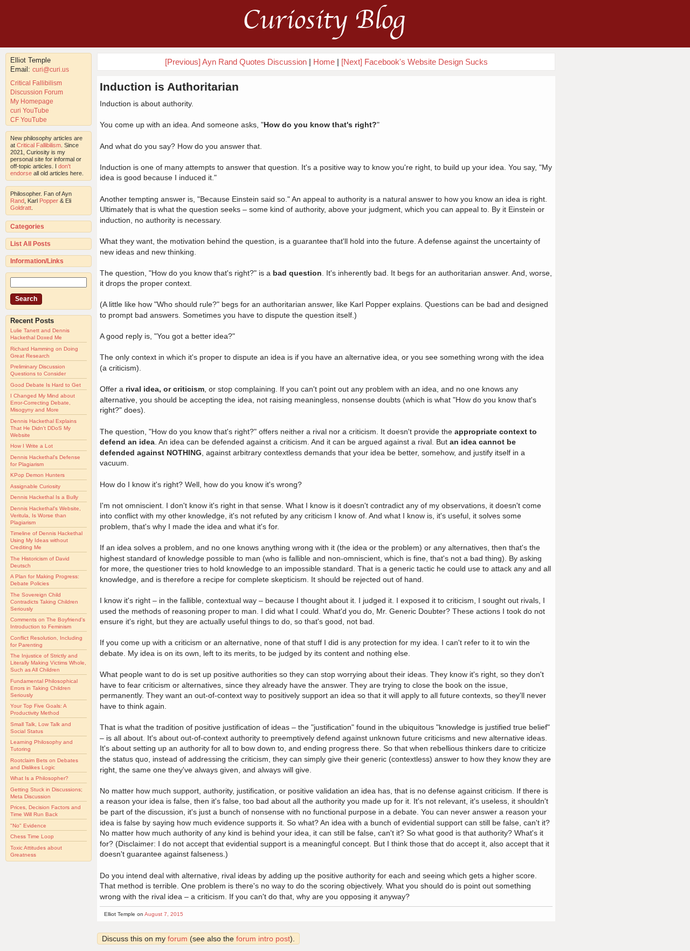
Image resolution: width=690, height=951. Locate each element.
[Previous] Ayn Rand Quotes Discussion (236, 61)
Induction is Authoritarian (169, 86)
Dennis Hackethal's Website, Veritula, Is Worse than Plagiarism (45, 515)
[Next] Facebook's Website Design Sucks (414, 61)
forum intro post (263, 938)
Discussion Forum (36, 92)
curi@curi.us (50, 69)
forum (178, 938)
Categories (27, 226)
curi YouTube (29, 110)
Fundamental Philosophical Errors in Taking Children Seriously (44, 688)
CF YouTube (28, 120)
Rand (17, 200)
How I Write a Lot (31, 446)
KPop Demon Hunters (37, 475)
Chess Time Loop (32, 836)
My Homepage (31, 101)
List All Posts (30, 244)
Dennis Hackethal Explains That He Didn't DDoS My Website (43, 428)
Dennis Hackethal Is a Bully (44, 497)
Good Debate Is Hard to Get (45, 385)
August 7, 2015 (163, 914)
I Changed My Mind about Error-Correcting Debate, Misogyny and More (42, 403)
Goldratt (20, 207)
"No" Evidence (28, 826)
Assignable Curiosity (35, 486)
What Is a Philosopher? (39, 778)
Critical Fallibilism (36, 83)
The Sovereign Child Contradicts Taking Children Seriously (44, 602)
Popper (48, 200)
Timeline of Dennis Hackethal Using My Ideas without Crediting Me (46, 540)
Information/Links (37, 261)
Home (324, 61)
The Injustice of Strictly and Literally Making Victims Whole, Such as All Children (48, 663)
